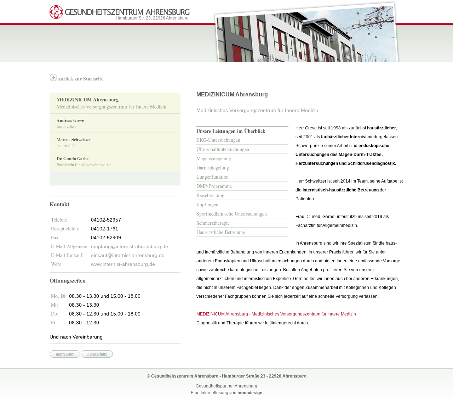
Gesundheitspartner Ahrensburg (226, 386)
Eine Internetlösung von (226, 392)
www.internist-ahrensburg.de (123, 264)
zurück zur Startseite (80, 78)
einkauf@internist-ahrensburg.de (128, 255)
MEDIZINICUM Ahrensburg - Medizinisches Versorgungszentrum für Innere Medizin (276, 314)
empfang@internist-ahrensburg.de (129, 246)
